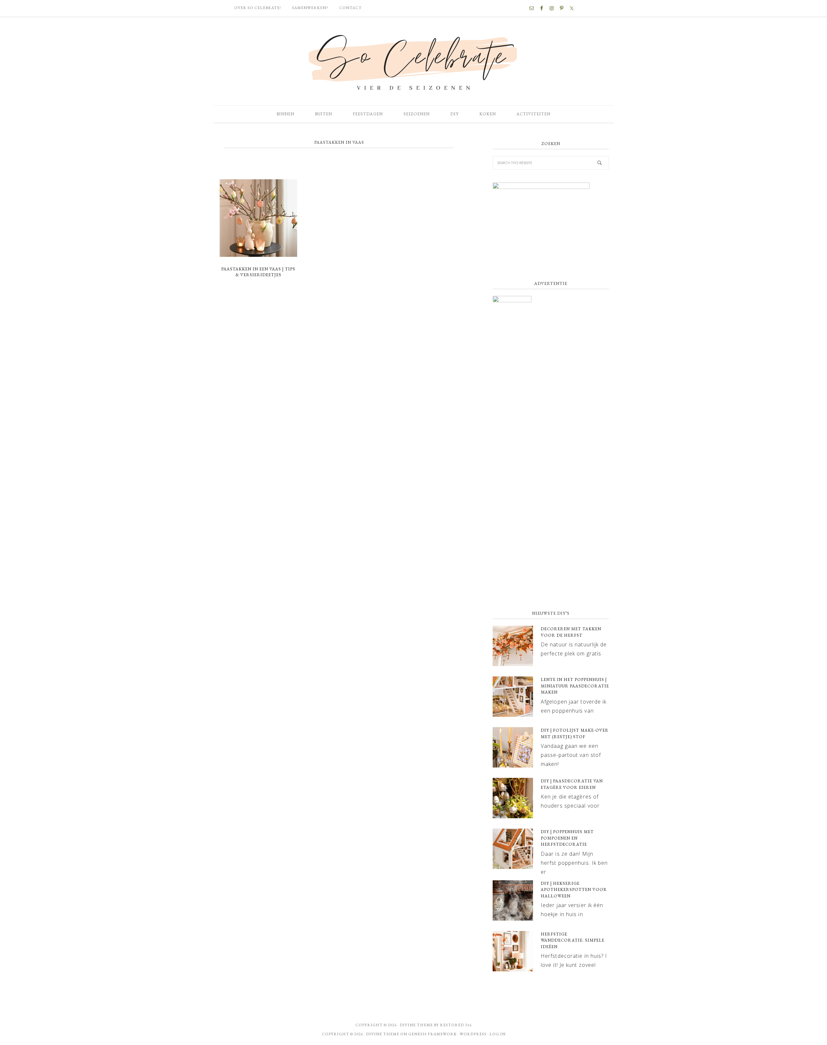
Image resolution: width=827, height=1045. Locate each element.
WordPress (473, 1034)
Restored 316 (456, 1025)
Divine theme (416, 1025)
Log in (497, 1034)
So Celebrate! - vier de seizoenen (413, 61)
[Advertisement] (551, 552)
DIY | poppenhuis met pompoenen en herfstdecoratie (567, 838)
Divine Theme (382, 1034)
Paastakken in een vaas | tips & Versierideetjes (258, 272)
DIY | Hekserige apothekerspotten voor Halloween (574, 890)
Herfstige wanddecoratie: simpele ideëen (572, 940)
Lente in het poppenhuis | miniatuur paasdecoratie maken (575, 686)
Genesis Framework (432, 1034)
